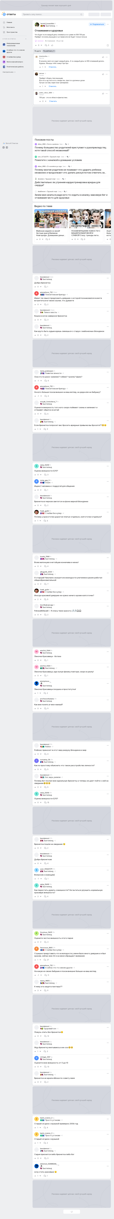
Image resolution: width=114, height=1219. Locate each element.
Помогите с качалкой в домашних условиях (58, 160)
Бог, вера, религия (52, 777)
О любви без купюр (53, 513)
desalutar (41, 179)
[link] (51, 225)
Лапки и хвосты (50, 312)
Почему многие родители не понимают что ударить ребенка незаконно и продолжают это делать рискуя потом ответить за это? (70, 173)
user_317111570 (43, 157)
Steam (47, 483)
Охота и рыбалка (53, 144)
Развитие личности (53, 373)
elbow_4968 (41, 144)
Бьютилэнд (50, 26)
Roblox (48, 747)
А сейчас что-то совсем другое (58, 968)
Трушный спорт (55, 157)
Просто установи (52, 1120)
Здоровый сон (50, 1029)
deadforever (41, 191)
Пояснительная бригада (55, 295)
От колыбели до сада (54, 166)
